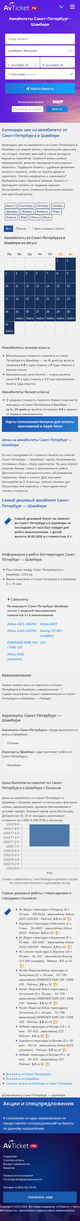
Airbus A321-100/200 (21, 624)
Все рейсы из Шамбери (22, 1078)
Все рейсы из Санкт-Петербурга (28, 1074)
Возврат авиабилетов (16, 1164)
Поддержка (10, 1156)
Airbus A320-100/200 (21, 631)
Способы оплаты (13, 1160)
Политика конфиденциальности (22, 1179)
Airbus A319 (48, 624)
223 (42, 642)
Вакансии (9, 1167)
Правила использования (18, 1175)
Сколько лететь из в (39, 1083)
